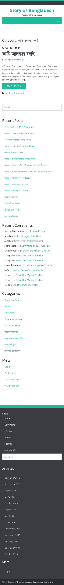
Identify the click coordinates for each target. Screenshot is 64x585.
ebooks (7, 93)
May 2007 (9, 516)
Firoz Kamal (10, 312)
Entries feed (10, 373)
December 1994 (12, 547)
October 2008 (11, 503)
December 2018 (12, 477)
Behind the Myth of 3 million (27, 236)
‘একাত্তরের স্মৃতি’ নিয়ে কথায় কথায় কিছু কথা (19, 146)
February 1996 (11, 541)
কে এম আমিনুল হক (18, 59)
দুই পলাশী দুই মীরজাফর (12, 203)
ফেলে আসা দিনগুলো (11, 216)
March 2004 (10, 522)
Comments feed (12, 379)
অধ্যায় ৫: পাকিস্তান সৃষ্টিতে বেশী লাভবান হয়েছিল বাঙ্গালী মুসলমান (26, 165)
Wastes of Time (12, 325)
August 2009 (10, 490)
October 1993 (11, 554)
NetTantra (48, 582)
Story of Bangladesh (32, 10)
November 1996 (12, 535)
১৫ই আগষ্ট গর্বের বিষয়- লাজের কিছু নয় (17, 139)
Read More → (14, 86)
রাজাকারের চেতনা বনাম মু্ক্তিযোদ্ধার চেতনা (19, 133)
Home (7, 437)
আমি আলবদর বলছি (18, 53)
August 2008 (10, 509)
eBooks (8, 431)
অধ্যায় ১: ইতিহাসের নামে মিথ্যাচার (16, 190)
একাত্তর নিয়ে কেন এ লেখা (13, 152)
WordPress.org (11, 385)
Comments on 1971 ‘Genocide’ (19, 127)
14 (19, 47)
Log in (7, 366)
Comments (9, 424)
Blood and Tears (12, 209)
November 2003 (12, 528)
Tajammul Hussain (13, 319)
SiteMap (8, 443)
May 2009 (9, 496)
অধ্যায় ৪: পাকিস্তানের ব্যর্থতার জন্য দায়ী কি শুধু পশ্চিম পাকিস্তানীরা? (27, 171)
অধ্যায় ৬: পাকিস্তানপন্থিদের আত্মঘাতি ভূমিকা (19, 158)
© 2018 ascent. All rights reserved (17, 582)
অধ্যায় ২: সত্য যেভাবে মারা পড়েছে (16, 184)
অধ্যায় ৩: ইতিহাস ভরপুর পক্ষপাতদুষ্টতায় (17, 177)
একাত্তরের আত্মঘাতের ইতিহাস (14, 338)
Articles (7, 418)
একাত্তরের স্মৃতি (10, 344)
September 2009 (12, 484)
